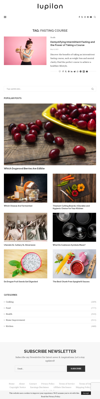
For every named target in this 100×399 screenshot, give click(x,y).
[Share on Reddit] (75, 71)
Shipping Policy (83, 387)
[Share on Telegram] (81, 71)
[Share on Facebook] (63, 71)
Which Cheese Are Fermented (18, 206)
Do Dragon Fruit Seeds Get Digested (21, 282)
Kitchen (51, 326)
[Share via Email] (87, 71)
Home (11, 383)
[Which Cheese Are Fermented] (25, 188)
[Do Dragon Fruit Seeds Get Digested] (25, 263)
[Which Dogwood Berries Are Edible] (50, 134)
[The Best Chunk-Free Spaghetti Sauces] (74, 263)
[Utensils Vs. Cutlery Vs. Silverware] (25, 227)
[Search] (94, 17)
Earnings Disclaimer (39, 387)
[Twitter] (82, 17)
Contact (33, 383)
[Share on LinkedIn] (71, 71)
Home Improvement (51, 320)
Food (51, 307)
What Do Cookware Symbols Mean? (69, 245)
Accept (86, 393)
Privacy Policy (47, 383)
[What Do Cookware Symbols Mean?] (74, 227)
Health (51, 313)
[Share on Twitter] (66, 71)
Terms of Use (85, 383)
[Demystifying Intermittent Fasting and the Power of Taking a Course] (25, 51)
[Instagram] (85, 17)
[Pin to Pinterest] (69, 71)
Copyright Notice (18, 387)
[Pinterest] (88, 17)
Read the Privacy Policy (50, 396)
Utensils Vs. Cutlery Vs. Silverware (19, 245)
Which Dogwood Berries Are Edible (24, 168)
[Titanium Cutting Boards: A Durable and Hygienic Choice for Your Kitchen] (74, 188)
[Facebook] (79, 17)
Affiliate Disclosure (62, 387)
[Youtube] (91, 17)
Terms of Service (67, 383)
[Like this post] (60, 71)
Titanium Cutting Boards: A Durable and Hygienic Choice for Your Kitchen (71, 207)
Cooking (51, 301)
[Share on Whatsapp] (77, 71)
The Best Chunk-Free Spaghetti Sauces (71, 282)
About (22, 383)
